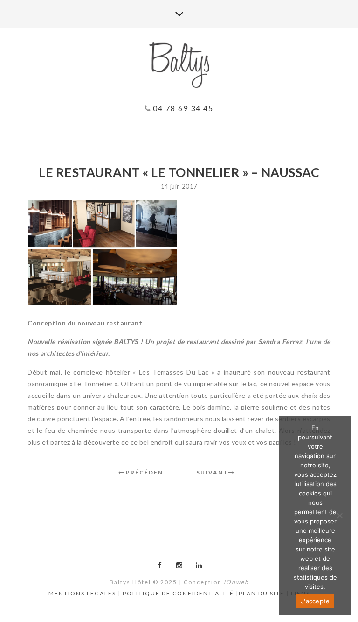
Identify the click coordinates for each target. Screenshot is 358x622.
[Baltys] (179, 65)
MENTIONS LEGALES (82, 593)
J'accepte (315, 601)
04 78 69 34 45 (182, 108)
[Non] (339, 515)
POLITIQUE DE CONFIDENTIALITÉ (178, 593)
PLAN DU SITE (261, 593)
